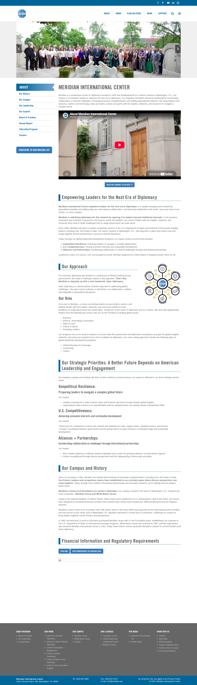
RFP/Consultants (165, 642)
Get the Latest (136, 642)
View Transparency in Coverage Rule (86, 551)
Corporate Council (110, 636)
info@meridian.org (114, 681)
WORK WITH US (163, 631)
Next (178, 48)
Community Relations (167, 651)
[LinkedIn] (173, 3)
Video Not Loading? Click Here (118, 185)
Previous (19, 48)
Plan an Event (134, 13)
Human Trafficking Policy (168, 645)
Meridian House (81, 636)
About (107, 13)
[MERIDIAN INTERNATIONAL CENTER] (120, 581)
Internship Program (28, 129)
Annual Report (25, 123)
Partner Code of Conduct (168, 648)
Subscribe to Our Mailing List (34, 149)
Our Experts (24, 111)
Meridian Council (109, 645)
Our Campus (24, 99)
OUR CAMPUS (78, 631)
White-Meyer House (82, 639)
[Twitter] (158, 3)
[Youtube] (168, 3)
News (149, 13)
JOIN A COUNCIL (107, 631)
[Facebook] (163, 3)
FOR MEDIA (133, 631)
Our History (24, 93)
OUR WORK (48, 631)
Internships (163, 639)
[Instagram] (178, 3)
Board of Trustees (27, 117)
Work (118, 13)
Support (162, 13)
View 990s (64, 551)
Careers (23, 135)
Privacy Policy (174, 679)
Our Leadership (26, 105)
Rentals (78, 642)
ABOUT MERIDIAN (23, 631)
